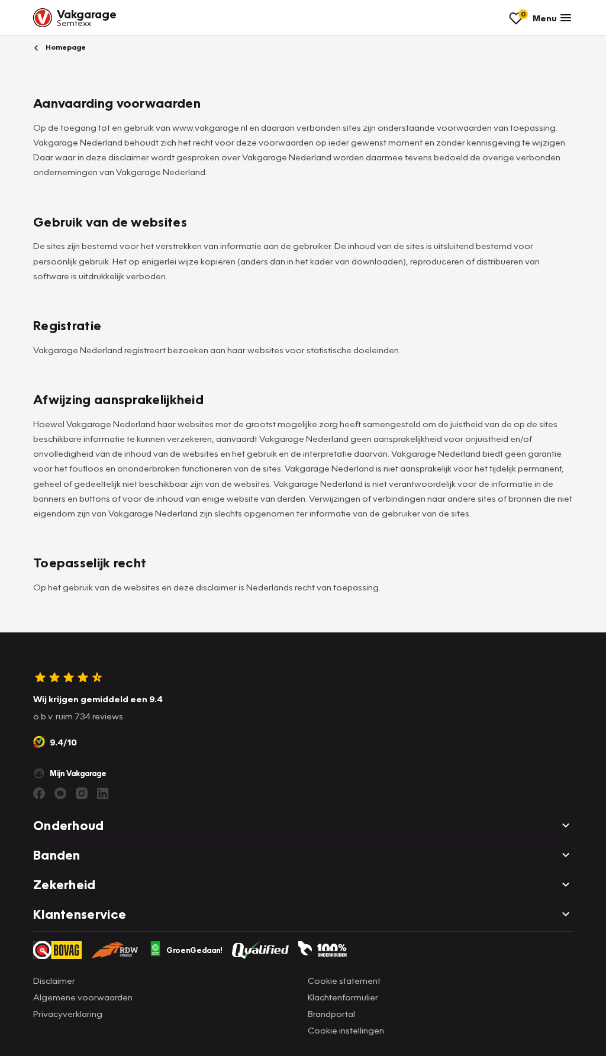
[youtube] (60, 793)
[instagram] (82, 793)
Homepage (65, 47)
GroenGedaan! (194, 950)
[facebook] (39, 793)
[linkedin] (103, 793)
